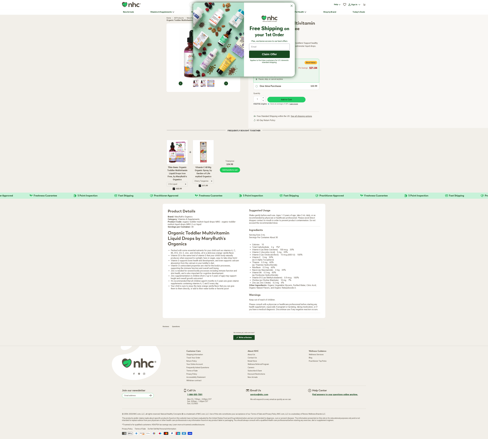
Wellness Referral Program (258, 364)
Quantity (256, 93)
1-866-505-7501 (194, 394)
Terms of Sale (192, 371)
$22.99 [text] (179, 189)
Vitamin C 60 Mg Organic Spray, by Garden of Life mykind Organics (203, 172)
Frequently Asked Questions (197, 367)
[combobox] (177, 184)
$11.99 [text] (205, 186)
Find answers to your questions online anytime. (335, 394)
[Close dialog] (291, 6)
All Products (179, 18)
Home (168, 18)
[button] (177, 184)
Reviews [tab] (166, 326)
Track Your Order (193, 358)
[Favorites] (344, 4)
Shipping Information (194, 355)
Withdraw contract (193, 380)
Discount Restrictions (256, 374)
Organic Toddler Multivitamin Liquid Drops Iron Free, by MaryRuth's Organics (177, 173)
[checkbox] (174, 189)
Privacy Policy (191, 374)
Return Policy (191, 361)
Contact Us (252, 358)
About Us (251, 355)
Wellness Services (316, 355)
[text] (244, 130)
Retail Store (252, 361)
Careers (251, 367)
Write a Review (246, 338)
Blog (310, 358)
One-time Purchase (270, 86)
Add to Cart (286, 99)
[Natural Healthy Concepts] (131, 4)
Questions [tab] (176, 326)
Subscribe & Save (255, 371)
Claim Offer (269, 54)
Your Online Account (194, 364)
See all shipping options (301, 116)
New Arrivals (253, 377)
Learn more (293, 104)
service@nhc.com (259, 394)
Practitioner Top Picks (317, 361)
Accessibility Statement (195, 377)
